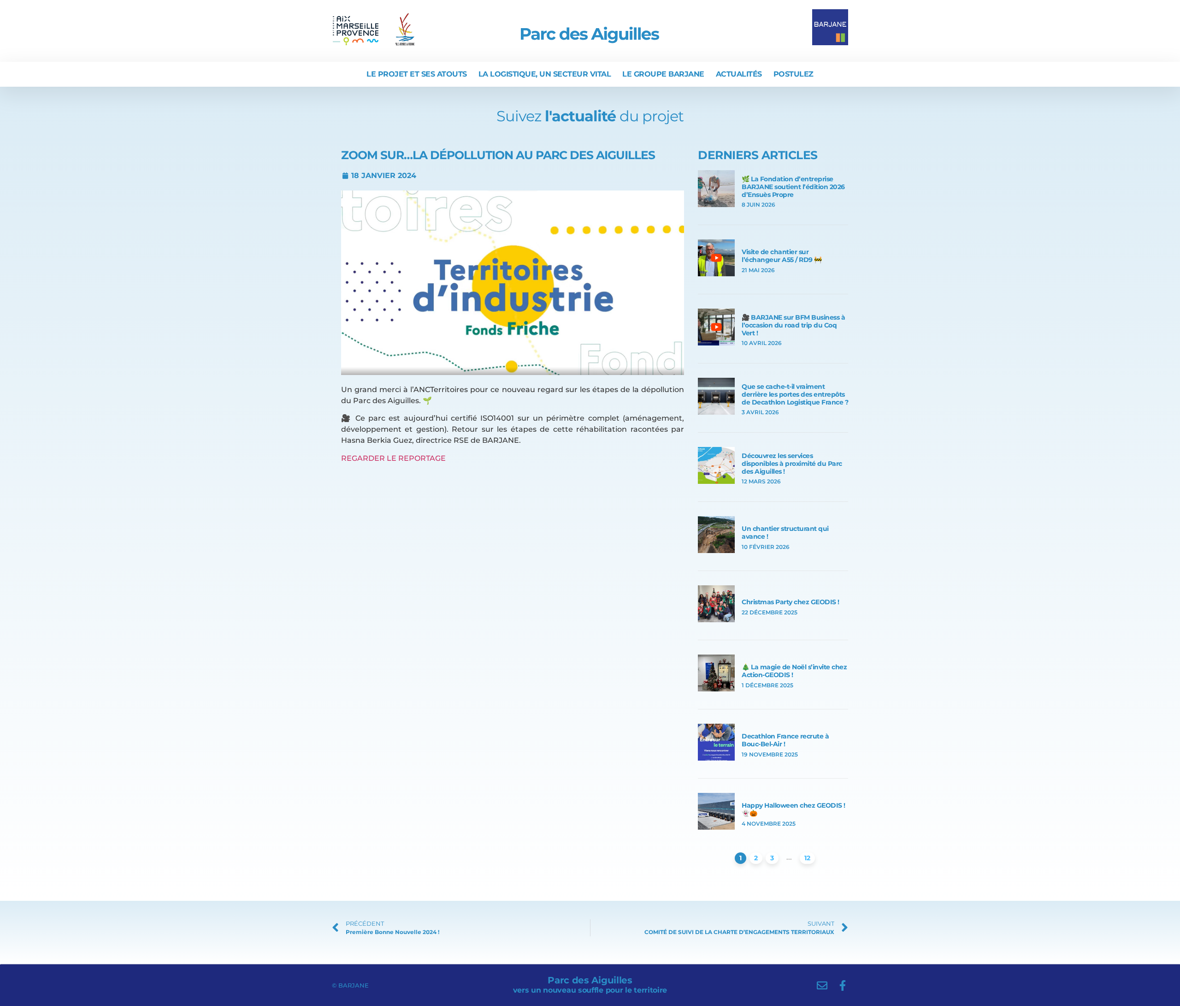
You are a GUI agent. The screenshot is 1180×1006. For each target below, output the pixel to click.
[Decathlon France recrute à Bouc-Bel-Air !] (716, 758)
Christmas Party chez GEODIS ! (790, 602)
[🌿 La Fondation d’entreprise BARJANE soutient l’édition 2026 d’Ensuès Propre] (716, 204)
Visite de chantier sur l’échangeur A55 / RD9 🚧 (782, 256)
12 (807, 858)
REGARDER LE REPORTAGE (393, 458)
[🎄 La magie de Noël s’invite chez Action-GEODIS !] (716, 689)
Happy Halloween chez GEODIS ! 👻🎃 (793, 809)
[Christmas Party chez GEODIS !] (716, 619)
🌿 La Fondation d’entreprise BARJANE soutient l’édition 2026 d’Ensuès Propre (793, 187)
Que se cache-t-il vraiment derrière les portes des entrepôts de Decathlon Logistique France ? (795, 394)
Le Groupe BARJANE (663, 74)
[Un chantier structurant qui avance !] (716, 550)
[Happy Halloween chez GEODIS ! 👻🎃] (716, 827)
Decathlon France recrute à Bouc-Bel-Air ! (785, 740)
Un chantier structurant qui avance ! (785, 532)
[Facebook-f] (843, 985)
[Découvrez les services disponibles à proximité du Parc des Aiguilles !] (716, 481)
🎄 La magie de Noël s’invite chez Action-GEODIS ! (794, 671)
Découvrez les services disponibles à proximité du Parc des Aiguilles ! (792, 464)
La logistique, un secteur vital (544, 74)
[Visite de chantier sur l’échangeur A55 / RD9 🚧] (716, 273)
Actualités (739, 74)
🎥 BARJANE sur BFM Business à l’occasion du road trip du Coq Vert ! (793, 325)
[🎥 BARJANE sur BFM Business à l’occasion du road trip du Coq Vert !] (716, 343)
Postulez (793, 74)
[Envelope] (822, 985)
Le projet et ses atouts (416, 74)
